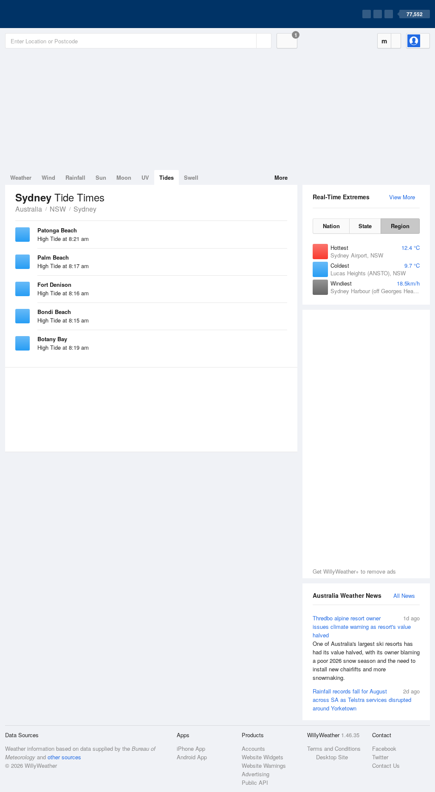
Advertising (255, 774)
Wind (48, 177)
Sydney (84, 209)
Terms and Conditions (334, 748)
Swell (191, 177)
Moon (123, 177)
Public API (255, 782)
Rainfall (75, 177)
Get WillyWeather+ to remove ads (354, 571)
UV (145, 177)
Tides (166, 177)
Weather (20, 177)
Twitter (380, 757)
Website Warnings (264, 765)
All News (404, 595)
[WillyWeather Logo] (45, 14)
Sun (101, 177)
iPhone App (191, 748)
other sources (64, 757)
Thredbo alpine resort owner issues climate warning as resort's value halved (366, 648)
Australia (28, 209)
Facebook (384, 748)
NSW (58, 209)
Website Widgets (262, 757)
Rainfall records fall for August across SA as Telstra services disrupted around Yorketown (366, 699)
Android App (192, 757)
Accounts (253, 748)
